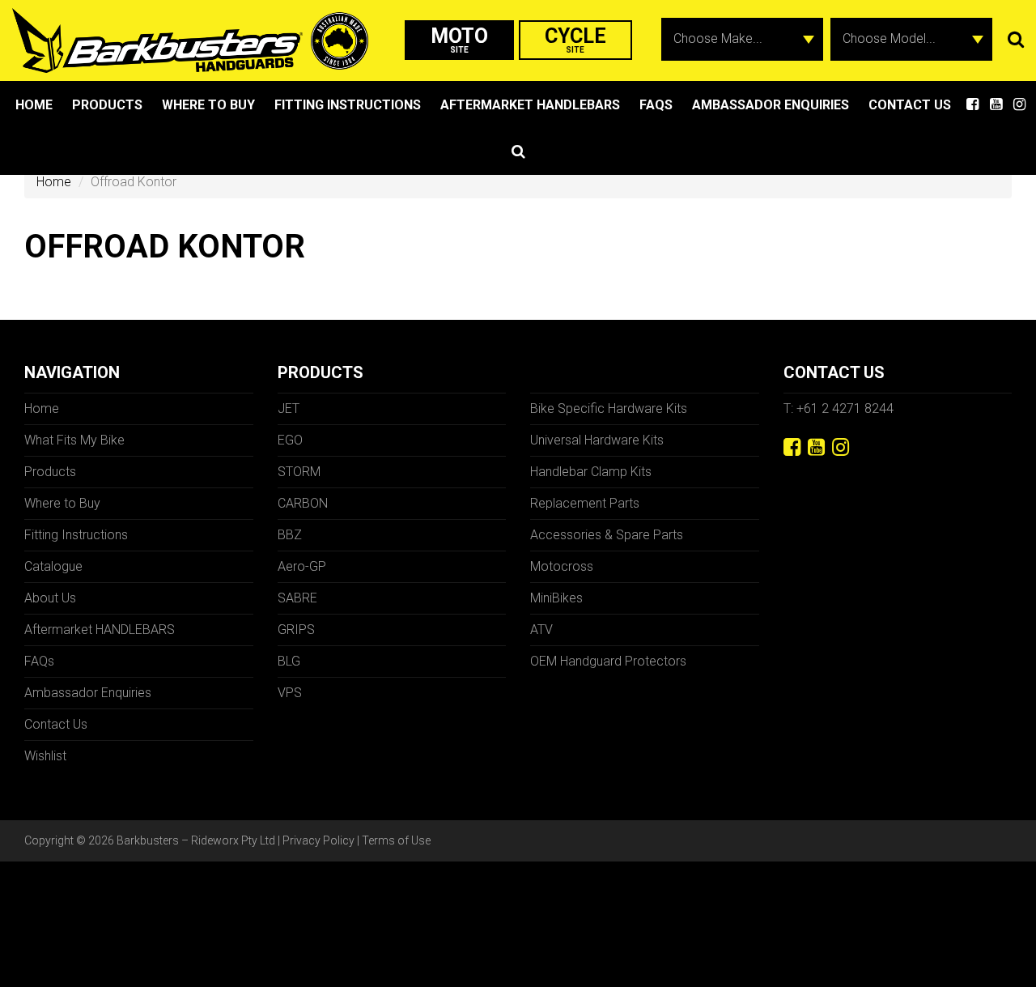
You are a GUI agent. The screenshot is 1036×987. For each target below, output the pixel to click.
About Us (50, 598)
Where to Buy (208, 105)
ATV (541, 629)
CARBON (303, 503)
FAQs (656, 105)
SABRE (297, 598)
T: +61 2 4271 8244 (838, 408)
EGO (290, 440)
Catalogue (53, 566)
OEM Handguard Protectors (608, 661)
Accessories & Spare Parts (606, 534)
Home (34, 105)
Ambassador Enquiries (770, 105)
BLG (289, 661)
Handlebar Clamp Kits (591, 471)
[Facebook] (791, 447)
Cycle (575, 39)
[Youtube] (816, 447)
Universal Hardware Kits (597, 440)
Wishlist (45, 756)
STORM (299, 471)
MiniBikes (556, 598)
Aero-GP (302, 566)
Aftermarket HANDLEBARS (530, 105)
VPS (290, 692)
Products (107, 105)
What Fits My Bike (74, 440)
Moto (459, 39)
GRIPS (296, 629)
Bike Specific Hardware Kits (608, 408)
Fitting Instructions (347, 105)
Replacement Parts (584, 503)
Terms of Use (396, 840)
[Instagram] (840, 447)
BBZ (290, 534)
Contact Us (909, 105)
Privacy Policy (318, 840)
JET (288, 408)
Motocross (561, 566)
